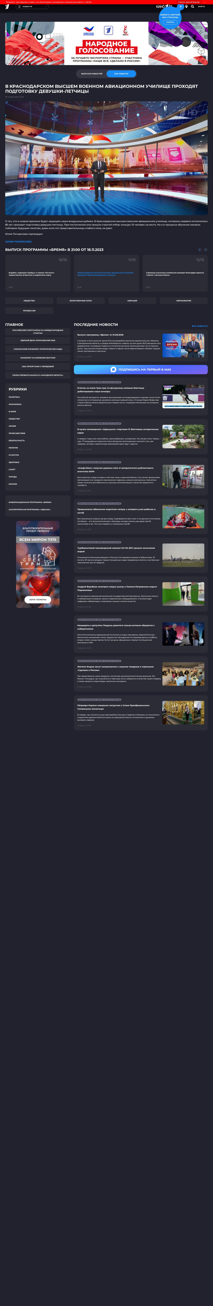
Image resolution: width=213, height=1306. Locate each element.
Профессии (29, 311)
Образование (183, 301)
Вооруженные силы (81, 301)
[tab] (91, 73)
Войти (201, 7)
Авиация (132, 301)
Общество (29, 301)
